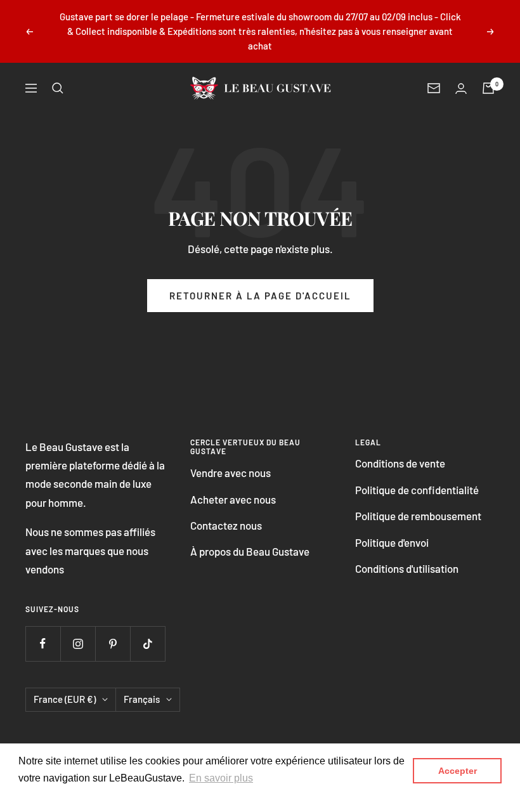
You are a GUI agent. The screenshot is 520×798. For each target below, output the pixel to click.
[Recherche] (57, 88)
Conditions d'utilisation (406, 568)
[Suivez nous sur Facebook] (42, 643)
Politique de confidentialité (417, 489)
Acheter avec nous (233, 499)
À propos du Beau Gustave (249, 551)
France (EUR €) (65, 699)
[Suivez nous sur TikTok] (147, 643)
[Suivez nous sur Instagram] (77, 643)
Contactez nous (226, 525)
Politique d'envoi (392, 542)
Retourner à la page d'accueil (260, 295)
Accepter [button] (457, 771)
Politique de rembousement (418, 515)
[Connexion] (461, 88)
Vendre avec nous (230, 472)
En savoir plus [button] (221, 778)
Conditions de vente (400, 463)
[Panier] (488, 88)
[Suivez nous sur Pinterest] (112, 643)
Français (142, 699)
